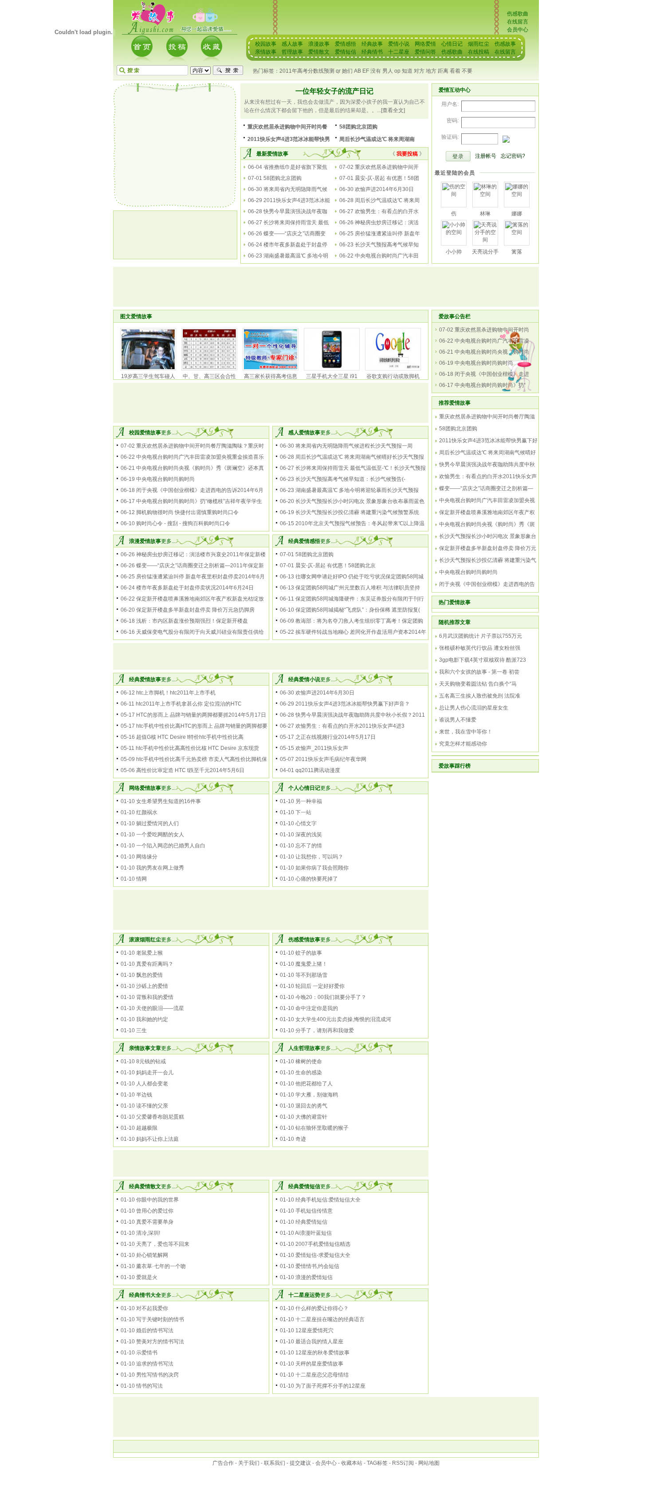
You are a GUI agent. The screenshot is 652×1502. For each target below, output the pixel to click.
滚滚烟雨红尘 (145, 939)
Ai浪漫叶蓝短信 (313, 1233)
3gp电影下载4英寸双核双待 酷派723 (482, 660)
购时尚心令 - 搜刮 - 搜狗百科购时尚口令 (183, 523)
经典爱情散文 (145, 1186)
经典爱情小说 (304, 679)
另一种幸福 (308, 801)
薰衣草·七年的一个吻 (161, 1266)
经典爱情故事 (145, 679)
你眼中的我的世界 (157, 1200)
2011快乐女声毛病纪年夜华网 (330, 759)
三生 (141, 1030)
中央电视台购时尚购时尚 (165, 479)
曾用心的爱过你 (154, 1211)
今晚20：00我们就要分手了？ (330, 997)
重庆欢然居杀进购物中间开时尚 (492, 330)
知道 (407, 71)
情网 (141, 879)
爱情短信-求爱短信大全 (322, 1255)
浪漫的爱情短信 (314, 1277)
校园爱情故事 (145, 432)
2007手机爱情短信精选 (322, 1244)
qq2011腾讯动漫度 (317, 770)
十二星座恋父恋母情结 (322, 1375)
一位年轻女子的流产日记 (334, 91)
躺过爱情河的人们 (157, 823)
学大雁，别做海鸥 (316, 1095)
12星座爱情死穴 (314, 1330)
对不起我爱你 (152, 1308)
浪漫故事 (319, 44)
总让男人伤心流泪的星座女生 (473, 708)
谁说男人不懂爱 (457, 720)
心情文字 (306, 823)
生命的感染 (308, 1072)
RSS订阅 (403, 1463)
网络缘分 (146, 857)
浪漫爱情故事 (145, 541)
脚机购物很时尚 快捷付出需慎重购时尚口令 (187, 512)
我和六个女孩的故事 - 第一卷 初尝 (479, 672)
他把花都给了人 (314, 1084)
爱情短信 (345, 52)
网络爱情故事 (145, 788)
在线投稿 (478, 52)
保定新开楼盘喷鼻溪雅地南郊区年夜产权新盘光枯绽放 (200, 599)
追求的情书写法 (154, 1364)
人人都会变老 (152, 1084)
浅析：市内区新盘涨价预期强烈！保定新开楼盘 (192, 621)
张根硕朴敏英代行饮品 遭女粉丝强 (479, 648)
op (397, 71)
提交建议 (300, 1463)
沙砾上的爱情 (152, 986)
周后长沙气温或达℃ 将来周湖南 (377, 139)
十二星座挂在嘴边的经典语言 (330, 1319)
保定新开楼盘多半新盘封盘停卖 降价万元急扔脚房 (195, 610)
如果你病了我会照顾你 (322, 868)
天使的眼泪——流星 (160, 1008)
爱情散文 (319, 52)
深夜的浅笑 (308, 834)
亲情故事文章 (145, 1048)
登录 (458, 156)
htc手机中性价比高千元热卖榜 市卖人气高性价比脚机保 (201, 759)
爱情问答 (425, 52)
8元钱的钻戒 (151, 1061)
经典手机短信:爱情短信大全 (328, 1200)
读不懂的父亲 (152, 1106)
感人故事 (292, 44)
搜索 (228, 70)
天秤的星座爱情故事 (319, 1364)
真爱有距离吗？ (154, 964)
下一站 (303, 812)
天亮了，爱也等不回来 (162, 1244)
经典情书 (372, 52)
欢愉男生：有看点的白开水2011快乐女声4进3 (350, 726)
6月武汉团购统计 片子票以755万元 (480, 636)
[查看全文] (393, 110)
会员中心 (517, 30)
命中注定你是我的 (316, 1008)
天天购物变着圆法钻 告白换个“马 (478, 684)
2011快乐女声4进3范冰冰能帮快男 (288, 139)
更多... (168, 432)
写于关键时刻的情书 (160, 1319)
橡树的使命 (308, 1061)
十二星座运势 (304, 1295)
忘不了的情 (308, 846)
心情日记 (452, 44)
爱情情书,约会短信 (317, 1266)
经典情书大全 (145, 1295)
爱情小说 (398, 44)
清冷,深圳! (148, 1233)
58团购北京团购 (358, 127)
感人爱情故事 (304, 432)
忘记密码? (513, 156)
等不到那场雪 (311, 975)
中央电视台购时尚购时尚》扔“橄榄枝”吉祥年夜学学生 (199, 501)
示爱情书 (146, 1353)
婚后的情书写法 (154, 1330)
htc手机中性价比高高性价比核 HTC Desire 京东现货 (197, 748)
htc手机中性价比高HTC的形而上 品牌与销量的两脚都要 (201, 726)
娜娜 (516, 214)
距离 (443, 71)
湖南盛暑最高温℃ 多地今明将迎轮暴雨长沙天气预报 (357, 490)
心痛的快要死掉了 (316, 879)
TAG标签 (377, 1463)
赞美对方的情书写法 (160, 1341)
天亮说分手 (485, 252)
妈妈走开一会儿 (154, 1072)
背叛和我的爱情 (154, 997)
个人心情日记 (304, 788)
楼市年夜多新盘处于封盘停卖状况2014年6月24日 (195, 588)
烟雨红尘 (478, 44)
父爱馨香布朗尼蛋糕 (160, 1117)
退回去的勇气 (311, 1106)
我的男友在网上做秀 (160, 868)
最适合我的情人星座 (319, 1341)
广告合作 (223, 1463)
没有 (375, 71)
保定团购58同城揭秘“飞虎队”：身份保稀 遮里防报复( (357, 610)
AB (357, 71)
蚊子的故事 (308, 953)
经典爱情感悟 (304, 541)
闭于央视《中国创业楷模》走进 (492, 374)
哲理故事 (292, 52)
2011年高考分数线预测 (306, 71)
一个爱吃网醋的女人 (160, 834)
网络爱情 (425, 44)
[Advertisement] (175, 145)
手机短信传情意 (314, 1211)
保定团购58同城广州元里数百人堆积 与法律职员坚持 (357, 588)
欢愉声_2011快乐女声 (321, 748)
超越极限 (146, 1128)
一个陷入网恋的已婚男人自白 (170, 846)
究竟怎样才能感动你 (463, 744)
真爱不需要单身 (154, 1222)
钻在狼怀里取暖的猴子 (322, 1128)
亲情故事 (265, 52)
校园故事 (265, 44)
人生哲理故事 (304, 1048)
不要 (467, 71)
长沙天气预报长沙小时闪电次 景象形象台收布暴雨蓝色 (359, 501)
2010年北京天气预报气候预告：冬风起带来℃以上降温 (359, 523)
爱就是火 (146, 1277)
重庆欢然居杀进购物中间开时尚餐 (287, 127)
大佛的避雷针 (311, 1117)
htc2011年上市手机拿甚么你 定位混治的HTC (189, 704)
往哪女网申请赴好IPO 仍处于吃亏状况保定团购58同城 (359, 576)
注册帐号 (485, 156)
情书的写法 (149, 1386)
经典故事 (372, 44)
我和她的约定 (152, 1019)
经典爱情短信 (304, 1186)
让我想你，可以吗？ (319, 857)
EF (365, 71)
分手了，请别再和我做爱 (324, 1030)
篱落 (516, 252)
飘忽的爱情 (149, 975)
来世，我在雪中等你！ (465, 732)
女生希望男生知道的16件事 (168, 801)
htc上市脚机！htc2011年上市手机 (176, 693)
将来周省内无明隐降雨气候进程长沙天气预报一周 (353, 446)
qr (338, 71)
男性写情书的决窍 (157, 1375)
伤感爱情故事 (304, 939)
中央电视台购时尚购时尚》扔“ (490, 385)
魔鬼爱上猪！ (311, 964)
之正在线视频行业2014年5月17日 (335, 737)
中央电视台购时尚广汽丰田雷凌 (492, 341)
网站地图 (429, 1463)
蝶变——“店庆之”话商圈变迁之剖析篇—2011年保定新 (200, 565)
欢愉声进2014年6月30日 (384, 189)
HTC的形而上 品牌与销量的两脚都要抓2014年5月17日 (201, 715)
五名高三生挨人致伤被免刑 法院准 (479, 696)
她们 (347, 71)
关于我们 (248, 1463)
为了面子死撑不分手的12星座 (330, 1386)
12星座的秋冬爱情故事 (322, 1353)
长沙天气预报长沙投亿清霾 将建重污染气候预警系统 (357, 512)
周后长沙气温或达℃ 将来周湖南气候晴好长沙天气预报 (359, 457)
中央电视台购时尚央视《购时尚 (492, 352)
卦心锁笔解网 (152, 1255)
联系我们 (274, 1463)
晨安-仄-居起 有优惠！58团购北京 (335, 565)
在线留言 (517, 22)
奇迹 (300, 1139)
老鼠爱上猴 (149, 953)
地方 (431, 71)
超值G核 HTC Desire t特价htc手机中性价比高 (190, 737)
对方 (419, 71)
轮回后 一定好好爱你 (320, 986)
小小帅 (454, 252)
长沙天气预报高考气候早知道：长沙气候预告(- (350, 479)
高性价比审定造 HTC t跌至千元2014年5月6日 (190, 770)
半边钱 (144, 1095)
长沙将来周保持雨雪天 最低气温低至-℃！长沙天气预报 (360, 468)
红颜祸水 (146, 812)
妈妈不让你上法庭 (157, 1139)
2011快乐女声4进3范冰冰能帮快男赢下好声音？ (352, 704)
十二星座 (398, 52)
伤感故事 (505, 44)
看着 (455, 71)
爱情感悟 (345, 44)
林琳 (485, 214)
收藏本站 (351, 1463)
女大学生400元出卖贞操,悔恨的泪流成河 (343, 1019)
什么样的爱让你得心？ (322, 1308)
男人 (387, 71)
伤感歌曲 (517, 14)
